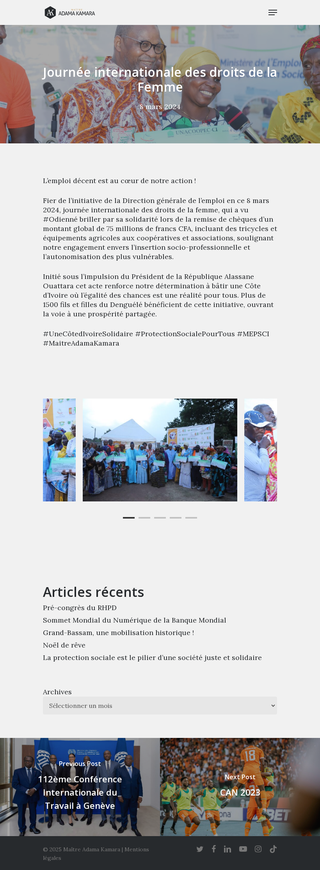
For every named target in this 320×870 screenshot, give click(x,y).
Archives (57, 691)
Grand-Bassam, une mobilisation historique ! (118, 632)
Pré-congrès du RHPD (80, 607)
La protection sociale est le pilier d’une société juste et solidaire (152, 657)
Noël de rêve (64, 645)
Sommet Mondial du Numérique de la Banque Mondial (134, 620)
